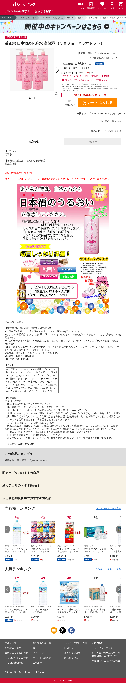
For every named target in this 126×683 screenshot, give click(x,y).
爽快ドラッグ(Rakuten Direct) (32, 460)
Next (118, 529)
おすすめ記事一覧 (42, 643)
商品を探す (10, 643)
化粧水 (70, 17)
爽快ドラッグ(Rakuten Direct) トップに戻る (99, 113)
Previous (7, 529)
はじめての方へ (72, 658)
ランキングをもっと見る (108, 508)
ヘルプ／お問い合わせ (75, 643)
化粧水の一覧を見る (110, 121)
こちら (40, 672)
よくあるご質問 (72, 653)
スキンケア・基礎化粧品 (52, 17)
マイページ (38, 653)
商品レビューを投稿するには (106, 131)
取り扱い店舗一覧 (14, 662)
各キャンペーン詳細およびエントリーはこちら (86, 80)
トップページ (8, 17)
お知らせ (68, 648)
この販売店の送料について (103, 58)
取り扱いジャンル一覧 (16, 658)
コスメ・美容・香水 (27, 17)
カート (36, 648)
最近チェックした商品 (16, 653)
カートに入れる (97, 102)
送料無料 (9, 460)
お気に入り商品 (13, 648)
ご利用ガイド (40, 662)
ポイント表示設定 (42, 658)
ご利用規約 (98, 643)
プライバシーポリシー (103, 648)
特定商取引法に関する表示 (106, 661)
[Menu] (6, 4)
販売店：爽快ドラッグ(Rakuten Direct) (97, 53)
